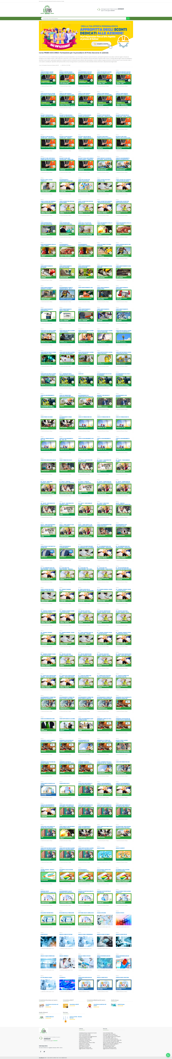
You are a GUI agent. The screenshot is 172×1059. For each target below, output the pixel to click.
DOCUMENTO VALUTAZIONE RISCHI (66, 870)
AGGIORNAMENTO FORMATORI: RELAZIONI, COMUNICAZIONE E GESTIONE (104, 698)
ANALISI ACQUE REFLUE (121, 934)
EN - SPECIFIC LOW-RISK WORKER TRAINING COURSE (66, 654)
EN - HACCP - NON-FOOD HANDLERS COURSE (46, 482)
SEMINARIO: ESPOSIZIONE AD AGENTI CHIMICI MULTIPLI (66, 741)
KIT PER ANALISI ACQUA (46, 977)
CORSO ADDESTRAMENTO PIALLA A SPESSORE (65, 310)
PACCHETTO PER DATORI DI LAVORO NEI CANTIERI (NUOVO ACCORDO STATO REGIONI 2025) (67, 116)
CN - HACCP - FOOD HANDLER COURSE (85, 504)
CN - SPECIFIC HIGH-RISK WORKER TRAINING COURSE (122, 611)
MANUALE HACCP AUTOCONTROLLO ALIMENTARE (48, 892)
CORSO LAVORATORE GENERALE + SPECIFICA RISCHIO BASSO (104, 202)
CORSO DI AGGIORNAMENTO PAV (122, 439)
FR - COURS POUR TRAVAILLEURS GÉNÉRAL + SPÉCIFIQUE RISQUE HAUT (67, 676)
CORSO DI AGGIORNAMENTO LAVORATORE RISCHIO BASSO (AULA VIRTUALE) (104, 784)
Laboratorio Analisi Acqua (84, 1039)
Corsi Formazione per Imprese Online (87, 1042)
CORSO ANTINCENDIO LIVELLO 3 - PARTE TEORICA (48, 245)
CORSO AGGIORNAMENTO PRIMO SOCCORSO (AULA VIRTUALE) (84, 827)
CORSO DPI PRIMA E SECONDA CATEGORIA (104, 245)
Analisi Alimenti (50, 1016)
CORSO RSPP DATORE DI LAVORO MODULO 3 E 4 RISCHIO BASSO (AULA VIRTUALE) (48, 849)
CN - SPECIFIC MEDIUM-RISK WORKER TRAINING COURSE (103, 611)
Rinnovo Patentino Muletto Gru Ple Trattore (112, 1042)
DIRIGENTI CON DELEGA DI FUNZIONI (103, 396)
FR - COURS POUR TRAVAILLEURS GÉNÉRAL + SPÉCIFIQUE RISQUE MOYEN (48, 676)
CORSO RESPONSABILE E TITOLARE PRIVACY (65, 547)
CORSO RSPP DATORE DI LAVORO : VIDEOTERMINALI (67, 331)
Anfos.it (42, 70)
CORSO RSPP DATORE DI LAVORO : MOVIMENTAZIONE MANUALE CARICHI (48, 331)
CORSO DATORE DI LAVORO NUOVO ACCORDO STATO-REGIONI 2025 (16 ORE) (47, 72)
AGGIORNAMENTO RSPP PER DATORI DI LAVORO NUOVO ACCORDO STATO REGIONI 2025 (85, 72)
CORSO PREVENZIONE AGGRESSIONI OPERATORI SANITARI (65, 223)
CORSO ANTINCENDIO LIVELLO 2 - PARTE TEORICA (123, 223)
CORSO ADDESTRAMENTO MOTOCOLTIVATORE (65, 266)
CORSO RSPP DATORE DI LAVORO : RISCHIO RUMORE (86, 331)
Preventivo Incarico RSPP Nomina (110, 1035)
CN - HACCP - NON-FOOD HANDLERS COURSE (103, 504)
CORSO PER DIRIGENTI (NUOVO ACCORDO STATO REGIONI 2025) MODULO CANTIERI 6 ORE (123, 72)
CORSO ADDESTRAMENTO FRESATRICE (122, 310)
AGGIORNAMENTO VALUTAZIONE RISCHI (83, 870)
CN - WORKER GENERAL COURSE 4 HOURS (104, 590)
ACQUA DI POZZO (120, 912)
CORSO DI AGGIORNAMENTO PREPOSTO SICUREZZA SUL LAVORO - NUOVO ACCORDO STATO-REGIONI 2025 (122, 159)
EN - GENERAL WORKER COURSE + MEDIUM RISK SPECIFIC (123, 633)
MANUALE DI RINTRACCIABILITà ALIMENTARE (85, 892)
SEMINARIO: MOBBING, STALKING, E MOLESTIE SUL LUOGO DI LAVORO (84, 762)
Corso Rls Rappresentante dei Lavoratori (111, 1036)
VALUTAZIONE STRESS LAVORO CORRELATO (123, 892)
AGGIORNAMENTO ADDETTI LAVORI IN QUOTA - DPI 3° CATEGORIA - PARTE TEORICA (66, 288)
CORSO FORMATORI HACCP (65, 460)
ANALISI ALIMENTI (120, 848)
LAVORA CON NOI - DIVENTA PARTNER (47, 870)
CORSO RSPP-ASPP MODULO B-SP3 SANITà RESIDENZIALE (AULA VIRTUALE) (85, 805)
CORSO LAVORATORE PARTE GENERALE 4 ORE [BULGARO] (47, 590)
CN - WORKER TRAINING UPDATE (46, 633)
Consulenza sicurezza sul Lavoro (52, 1005)
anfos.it (42, 1057)
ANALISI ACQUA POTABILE (103, 934)
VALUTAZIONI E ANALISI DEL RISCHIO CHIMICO (104, 870)
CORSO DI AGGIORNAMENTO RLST (47, 396)
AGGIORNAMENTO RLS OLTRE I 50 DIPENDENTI (104, 374)
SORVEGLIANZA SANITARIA (122, 977)
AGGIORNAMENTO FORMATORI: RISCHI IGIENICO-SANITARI (85, 698)
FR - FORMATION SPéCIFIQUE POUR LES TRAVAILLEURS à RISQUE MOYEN (104, 676)
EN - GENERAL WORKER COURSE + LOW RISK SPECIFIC (104, 633)
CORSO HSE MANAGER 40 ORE (48, 718)
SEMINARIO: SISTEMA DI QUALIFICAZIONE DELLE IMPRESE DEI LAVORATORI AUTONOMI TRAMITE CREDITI (67, 762)
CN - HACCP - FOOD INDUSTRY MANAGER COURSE (66, 504)
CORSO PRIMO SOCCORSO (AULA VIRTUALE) (104, 827)
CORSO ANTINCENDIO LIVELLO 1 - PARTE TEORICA (104, 223)
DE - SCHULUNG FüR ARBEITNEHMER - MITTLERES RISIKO (85, 568)
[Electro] (47, 9)
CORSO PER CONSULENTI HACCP (48, 460)
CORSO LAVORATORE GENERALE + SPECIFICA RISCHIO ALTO (48, 202)
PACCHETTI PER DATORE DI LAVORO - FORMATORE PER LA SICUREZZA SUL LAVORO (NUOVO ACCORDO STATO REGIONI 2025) (85, 137)
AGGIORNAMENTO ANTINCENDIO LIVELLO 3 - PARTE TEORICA (84, 245)
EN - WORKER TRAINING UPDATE (65, 590)
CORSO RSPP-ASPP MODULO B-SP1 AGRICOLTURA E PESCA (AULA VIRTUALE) (123, 805)
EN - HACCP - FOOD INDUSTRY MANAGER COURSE (104, 460)
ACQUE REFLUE (44, 934)
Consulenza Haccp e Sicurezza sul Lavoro (88, 1033)
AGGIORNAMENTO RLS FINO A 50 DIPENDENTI (123, 374)
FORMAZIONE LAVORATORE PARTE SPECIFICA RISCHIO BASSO (122, 202)
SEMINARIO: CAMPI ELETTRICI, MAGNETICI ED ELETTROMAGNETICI (104, 719)
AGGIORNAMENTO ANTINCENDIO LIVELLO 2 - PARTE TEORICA (65, 245)
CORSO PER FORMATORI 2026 (122, 762)
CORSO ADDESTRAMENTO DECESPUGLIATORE (84, 266)
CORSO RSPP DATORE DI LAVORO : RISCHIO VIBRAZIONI (104, 331)
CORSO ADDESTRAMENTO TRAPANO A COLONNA (47, 288)
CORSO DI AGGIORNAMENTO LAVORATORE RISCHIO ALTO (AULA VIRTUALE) (47, 805)
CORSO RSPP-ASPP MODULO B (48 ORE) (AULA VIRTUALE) (48, 827)
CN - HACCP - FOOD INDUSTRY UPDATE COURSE (48, 504)
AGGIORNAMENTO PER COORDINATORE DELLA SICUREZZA (83, 741)
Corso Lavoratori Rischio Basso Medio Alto (112, 1040)
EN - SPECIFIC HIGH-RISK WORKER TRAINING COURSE (103, 654)
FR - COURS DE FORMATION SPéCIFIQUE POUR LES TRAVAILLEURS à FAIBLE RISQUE (85, 676)
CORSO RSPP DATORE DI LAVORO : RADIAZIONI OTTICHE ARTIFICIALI (48, 353)
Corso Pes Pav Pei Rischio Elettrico (110, 1039)
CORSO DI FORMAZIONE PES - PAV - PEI (47, 439)
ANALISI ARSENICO (63, 956)
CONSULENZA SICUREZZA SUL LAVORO (48, 784)
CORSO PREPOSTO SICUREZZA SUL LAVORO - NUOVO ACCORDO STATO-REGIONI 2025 (104, 159)
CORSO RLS (80, 373)
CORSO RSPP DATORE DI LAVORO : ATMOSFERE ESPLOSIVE (123, 353)
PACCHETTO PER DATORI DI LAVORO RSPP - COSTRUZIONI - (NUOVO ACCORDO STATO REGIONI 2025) (48, 137)
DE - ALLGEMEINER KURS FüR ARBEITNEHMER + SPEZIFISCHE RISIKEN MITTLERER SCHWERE (123, 547)
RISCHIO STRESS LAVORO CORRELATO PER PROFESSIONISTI (122, 741)
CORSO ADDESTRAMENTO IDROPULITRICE (103, 288)
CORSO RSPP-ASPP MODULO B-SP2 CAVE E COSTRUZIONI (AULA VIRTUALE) (104, 805)
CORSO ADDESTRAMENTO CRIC (85, 287)
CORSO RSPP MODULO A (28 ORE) (67, 718)
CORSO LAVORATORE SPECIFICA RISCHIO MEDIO (66, 202)
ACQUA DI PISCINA (101, 912)
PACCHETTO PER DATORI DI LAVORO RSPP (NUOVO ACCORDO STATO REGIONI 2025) (85, 116)
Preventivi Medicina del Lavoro (85, 1037)
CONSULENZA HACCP (64, 783)
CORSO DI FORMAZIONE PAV (85, 417)
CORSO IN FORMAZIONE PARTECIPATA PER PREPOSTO (66, 396)
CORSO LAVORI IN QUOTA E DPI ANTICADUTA (123, 245)
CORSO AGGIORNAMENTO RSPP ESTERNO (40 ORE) (85, 719)
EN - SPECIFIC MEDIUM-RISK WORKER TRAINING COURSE (85, 654)
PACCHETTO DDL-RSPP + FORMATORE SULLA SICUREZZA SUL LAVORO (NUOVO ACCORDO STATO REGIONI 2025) (104, 137)
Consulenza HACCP (74, 1004)
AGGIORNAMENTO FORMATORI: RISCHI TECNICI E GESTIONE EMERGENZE (67, 698)
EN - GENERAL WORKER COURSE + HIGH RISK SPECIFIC (48, 654)
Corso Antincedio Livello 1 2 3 (109, 1037)
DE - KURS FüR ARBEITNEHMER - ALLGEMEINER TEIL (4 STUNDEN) (86, 547)
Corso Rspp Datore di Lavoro (109, 1034)
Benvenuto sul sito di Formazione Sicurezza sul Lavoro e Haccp (51, 1)
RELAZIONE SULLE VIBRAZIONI (66, 912)
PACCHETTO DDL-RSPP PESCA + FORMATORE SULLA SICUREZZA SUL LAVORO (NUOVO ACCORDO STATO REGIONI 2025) (48, 159)
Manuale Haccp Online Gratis (109, 1045)
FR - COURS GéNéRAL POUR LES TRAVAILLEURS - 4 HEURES (85, 633)
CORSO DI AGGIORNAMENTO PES (104, 439)
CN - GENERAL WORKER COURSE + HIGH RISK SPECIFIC (66, 611)
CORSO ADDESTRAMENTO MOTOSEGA (47, 266)
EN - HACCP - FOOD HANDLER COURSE (123, 460)
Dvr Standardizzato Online (108, 1046)
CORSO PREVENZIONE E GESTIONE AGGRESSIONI (46, 223)
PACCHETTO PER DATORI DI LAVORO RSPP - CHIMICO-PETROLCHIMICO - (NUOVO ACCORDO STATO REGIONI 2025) (67, 137)
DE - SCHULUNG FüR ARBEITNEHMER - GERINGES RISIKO (66, 568)
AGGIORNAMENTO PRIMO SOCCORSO (65, 417)
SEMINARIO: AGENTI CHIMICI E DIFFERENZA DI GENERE (48, 741)
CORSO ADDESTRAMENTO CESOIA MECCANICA (84, 310)
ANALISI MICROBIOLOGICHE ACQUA (103, 956)
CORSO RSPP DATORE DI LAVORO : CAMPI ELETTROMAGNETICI (123, 331)
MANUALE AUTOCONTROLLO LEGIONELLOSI (104, 892)
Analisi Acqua (121, 1004)
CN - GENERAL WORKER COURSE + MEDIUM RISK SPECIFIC (48, 611)
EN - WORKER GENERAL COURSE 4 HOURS (66, 633)
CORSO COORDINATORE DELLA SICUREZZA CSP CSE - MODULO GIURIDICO (104, 762)
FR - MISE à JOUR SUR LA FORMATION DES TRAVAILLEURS (86, 590)
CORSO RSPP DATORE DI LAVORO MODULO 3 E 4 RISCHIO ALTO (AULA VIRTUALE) (86, 849)
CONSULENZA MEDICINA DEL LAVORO (85, 978)
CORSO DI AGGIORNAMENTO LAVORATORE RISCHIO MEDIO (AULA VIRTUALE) (123, 784)
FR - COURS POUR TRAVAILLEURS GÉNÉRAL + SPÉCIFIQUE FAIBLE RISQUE (123, 654)
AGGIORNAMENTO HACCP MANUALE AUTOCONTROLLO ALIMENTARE (66, 892)
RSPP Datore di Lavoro (84, 1046)
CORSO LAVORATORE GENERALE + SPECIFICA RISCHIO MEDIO (123, 180)
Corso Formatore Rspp (108, 1033)
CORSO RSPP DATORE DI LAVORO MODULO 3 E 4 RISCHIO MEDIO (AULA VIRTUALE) (67, 849)
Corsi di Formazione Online (85, 1034)
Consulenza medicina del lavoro (100, 1005)
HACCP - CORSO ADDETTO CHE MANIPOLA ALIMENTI (66, 525)
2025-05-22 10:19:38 (66, 65)
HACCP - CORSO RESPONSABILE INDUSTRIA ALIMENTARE (48, 525)
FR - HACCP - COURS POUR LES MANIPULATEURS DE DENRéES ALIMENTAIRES (104, 482)
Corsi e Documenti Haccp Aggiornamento (88, 1036)
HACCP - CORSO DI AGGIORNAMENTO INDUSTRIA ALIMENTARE (123, 504)
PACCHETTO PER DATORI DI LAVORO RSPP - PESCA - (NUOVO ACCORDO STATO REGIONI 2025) (123, 116)
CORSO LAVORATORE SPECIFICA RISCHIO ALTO (85, 202)
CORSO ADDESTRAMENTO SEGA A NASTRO (123, 266)
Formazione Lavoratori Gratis (85, 1040)
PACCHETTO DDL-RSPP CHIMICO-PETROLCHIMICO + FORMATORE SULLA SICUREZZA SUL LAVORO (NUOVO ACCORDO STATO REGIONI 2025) (86, 159)
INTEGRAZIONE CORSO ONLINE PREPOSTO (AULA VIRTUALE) (123, 827)
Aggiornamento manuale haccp (85, 1048)
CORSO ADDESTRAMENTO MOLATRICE (122, 288)
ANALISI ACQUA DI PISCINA (65, 934)
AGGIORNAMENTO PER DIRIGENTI (121, 396)
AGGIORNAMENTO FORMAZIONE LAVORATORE (65, 180)
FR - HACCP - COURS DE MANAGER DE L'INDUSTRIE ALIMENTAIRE (84, 482)
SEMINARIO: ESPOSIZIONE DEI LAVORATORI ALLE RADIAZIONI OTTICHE (123, 719)
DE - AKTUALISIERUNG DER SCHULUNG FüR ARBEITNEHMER (123, 568)
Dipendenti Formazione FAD (85, 1047)
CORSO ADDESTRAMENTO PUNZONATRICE (47, 310)
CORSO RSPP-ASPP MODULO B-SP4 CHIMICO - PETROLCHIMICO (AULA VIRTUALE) (66, 805)
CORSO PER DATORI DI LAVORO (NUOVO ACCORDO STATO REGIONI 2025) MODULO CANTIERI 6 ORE (104, 72)
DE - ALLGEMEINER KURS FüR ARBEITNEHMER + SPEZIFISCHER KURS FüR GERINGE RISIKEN (104, 547)
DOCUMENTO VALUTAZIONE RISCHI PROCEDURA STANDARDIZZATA (122, 870)
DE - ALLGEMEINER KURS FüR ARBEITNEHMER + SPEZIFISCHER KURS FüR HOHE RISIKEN (48, 568)
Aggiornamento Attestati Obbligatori (110, 1043)
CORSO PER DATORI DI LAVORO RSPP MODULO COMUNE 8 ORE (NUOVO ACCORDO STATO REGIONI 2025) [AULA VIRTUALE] (48, 94)
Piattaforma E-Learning (84, 1043)
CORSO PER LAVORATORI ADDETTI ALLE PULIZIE (84, 180)
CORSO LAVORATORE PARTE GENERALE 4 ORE (103, 180)
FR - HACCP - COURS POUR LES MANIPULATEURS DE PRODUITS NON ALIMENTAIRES (123, 482)
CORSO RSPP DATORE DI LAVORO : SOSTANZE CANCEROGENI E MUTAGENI (67, 353)
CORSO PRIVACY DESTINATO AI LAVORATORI (48, 547)
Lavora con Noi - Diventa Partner (76, 1017)
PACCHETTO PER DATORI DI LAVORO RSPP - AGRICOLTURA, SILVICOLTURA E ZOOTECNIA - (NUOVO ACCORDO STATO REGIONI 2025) (104, 116)
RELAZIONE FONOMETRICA (47, 912)
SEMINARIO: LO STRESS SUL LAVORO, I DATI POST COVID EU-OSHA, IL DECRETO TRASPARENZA (104, 741)
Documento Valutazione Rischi (109, 1047)
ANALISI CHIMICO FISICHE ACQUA (84, 956)
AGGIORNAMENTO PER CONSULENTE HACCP (121, 525)
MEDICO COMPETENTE (102, 977)
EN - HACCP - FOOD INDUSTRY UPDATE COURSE (85, 460)
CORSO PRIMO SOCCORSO (47, 417)
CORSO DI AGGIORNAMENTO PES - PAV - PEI (66, 439)
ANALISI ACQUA (101, 848)
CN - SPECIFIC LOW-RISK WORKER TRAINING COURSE (85, 611)
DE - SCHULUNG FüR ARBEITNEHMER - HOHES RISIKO (104, 568)
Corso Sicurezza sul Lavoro (85, 1035)
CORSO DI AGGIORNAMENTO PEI (86, 438)
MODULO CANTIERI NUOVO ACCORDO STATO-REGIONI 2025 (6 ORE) (66, 72)
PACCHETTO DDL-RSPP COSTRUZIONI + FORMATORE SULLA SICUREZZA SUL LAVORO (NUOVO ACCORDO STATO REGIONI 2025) (66, 159)
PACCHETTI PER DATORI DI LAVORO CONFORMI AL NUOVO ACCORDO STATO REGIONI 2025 (48, 116)
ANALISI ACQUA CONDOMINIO (85, 934)
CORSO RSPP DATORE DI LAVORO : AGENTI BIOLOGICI (104, 353)
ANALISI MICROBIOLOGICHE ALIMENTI (122, 956)
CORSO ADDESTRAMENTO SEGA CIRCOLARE (104, 266)
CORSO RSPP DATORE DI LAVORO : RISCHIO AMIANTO (86, 353)
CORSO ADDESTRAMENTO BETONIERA (103, 310)
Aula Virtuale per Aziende (84, 1041)
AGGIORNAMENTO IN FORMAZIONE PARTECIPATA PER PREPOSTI (85, 396)
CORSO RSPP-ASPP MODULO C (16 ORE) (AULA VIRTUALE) (85, 784)
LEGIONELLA (62, 977)
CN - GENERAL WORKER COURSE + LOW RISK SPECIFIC (123, 590)
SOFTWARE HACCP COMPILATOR (86, 912)
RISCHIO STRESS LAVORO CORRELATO (46, 180)
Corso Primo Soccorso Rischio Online (111, 1041)
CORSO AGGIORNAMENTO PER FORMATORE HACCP (104, 525)
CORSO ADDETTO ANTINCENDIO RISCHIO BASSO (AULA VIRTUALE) (67, 827)
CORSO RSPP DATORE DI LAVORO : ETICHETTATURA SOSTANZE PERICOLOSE (48, 374)
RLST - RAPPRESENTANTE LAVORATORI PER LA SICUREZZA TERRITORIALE (67, 374)
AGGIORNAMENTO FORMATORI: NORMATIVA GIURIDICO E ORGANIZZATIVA (48, 698)
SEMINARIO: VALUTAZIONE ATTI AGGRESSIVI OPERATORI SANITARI (123, 698)
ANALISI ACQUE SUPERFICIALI (48, 956)
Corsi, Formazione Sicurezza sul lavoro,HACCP (49, 65)
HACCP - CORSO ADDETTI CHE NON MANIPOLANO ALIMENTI (85, 525)
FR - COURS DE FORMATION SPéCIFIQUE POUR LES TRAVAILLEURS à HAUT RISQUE (123, 676)
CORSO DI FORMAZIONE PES (103, 417)
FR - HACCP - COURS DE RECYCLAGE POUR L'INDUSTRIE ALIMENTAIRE (66, 482)
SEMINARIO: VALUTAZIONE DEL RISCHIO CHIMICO (48, 762)
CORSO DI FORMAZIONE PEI (122, 417)
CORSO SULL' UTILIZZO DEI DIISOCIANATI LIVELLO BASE (85, 223)
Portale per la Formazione (84, 1045)
